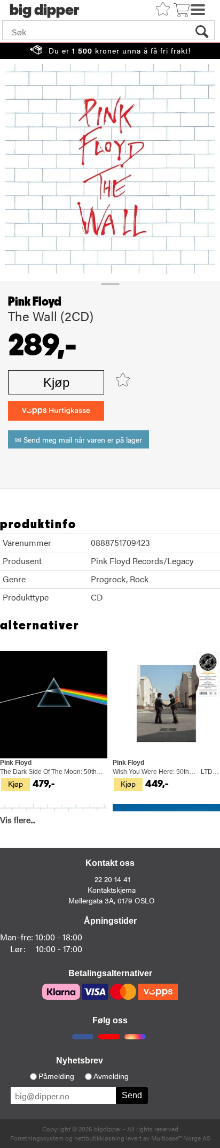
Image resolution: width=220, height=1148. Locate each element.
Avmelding (111, 1076)
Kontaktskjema (112, 889)
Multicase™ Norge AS (180, 1138)
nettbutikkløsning (99, 1138)
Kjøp (56, 382)
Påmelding (56, 1076)
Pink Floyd (34, 301)
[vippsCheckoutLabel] (56, 411)
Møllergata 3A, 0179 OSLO (111, 900)
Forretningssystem (37, 1138)
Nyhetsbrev (79, 1060)
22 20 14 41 (112, 878)
